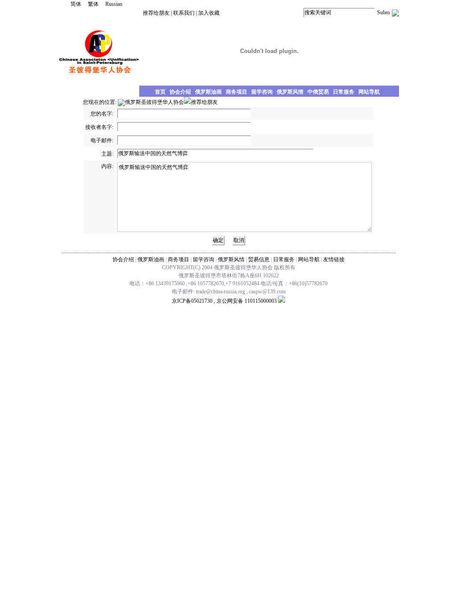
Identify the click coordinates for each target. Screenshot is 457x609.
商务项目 (178, 259)
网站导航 (309, 259)
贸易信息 (259, 259)
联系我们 (184, 13)
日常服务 (284, 259)
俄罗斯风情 (231, 259)
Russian (113, 4)
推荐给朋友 (156, 13)
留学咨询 (203, 259)
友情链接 (334, 259)
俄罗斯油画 (150, 259)
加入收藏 (209, 13)
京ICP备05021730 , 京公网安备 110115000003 (224, 301)
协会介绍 (123, 259)
